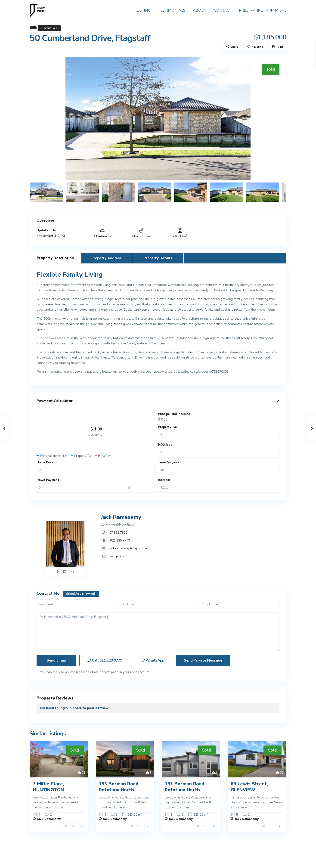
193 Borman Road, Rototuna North (119, 787)
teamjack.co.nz (119, 556)
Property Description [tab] (55, 258)
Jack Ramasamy (121, 517)
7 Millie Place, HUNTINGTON (48, 787)
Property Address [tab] (106, 258)
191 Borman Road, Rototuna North (185, 787)
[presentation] (38, 118)
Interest (164, 480)
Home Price (45, 462)
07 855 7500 (118, 533)
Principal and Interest (174, 414)
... (66, 807)
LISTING (143, 10)
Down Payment (48, 480)
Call (106, 660)
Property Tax (167, 427)
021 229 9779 (119, 540)
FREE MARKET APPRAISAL (262, 10)
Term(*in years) (169, 462)
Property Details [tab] (158, 258)
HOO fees (165, 445)
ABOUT (199, 10)
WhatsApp (154, 660)
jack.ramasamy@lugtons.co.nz (130, 548)
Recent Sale (49, 28)
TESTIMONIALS (171, 10)
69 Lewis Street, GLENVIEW (249, 787)
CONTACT (222, 10)
